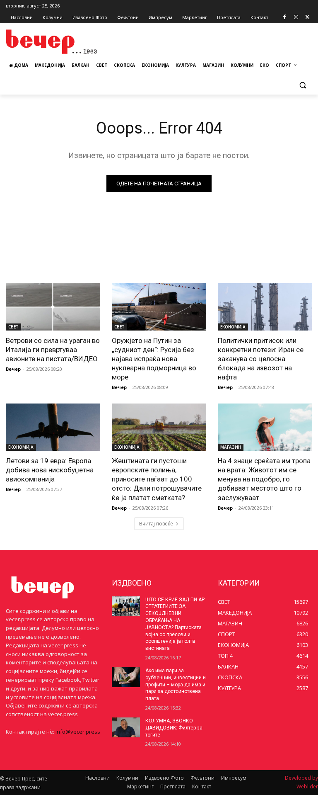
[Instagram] (296, 17)
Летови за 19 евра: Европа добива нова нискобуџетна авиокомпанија (50, 470)
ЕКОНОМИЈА (233, 327)
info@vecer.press (77, 731)
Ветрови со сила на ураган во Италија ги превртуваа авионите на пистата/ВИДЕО (53, 349)
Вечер (13, 369)
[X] (307, 17)
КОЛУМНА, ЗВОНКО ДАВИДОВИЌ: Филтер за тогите (173, 728)
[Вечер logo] (62, 41)
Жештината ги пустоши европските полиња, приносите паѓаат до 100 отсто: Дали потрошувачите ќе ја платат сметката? (157, 479)
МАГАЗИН (230, 447)
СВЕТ (13, 327)
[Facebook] (284, 17)
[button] (302, 85)
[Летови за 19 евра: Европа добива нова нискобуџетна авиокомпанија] (53, 427)
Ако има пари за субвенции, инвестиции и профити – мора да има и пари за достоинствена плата (175, 684)
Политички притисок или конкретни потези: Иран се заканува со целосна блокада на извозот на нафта (261, 358)
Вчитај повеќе (156, 523)
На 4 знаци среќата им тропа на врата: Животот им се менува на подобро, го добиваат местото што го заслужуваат (264, 479)
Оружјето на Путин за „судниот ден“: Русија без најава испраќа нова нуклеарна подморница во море (154, 358)
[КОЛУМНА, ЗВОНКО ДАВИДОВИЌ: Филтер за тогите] (126, 727)
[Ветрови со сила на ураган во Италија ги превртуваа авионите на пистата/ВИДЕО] (53, 307)
